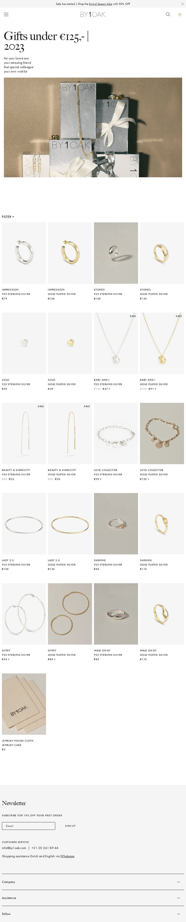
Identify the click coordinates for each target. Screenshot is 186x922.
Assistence (9, 898)
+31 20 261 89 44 (45, 848)
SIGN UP (70, 825)
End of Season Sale (100, 4)
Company (8, 882)
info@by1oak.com (14, 848)
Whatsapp (67, 856)
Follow (6, 914)
